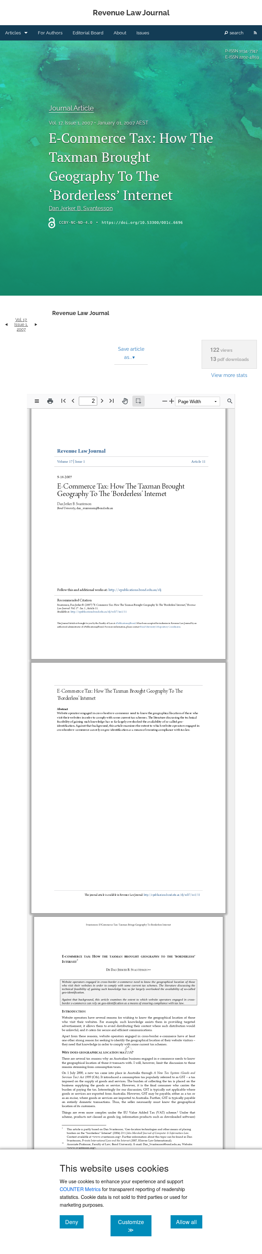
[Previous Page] (73, 400)
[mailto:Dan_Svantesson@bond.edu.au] (160, 1123)
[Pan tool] (125, 401)
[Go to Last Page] (111, 400)
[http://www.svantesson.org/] (107, 1116)
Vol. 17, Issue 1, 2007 (71, 123)
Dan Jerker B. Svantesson (81, 208)
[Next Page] (102, 400)
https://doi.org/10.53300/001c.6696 (142, 222)
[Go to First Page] (63, 400)
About (120, 32)
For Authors (50, 32)
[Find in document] (230, 401)
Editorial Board (88, 32)
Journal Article (71, 108)
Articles (13, 32)
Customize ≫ (134, 1226)
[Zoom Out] (165, 401)
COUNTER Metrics (80, 1188)
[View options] (37, 401)
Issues (142, 32)
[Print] (50, 401)
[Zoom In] (172, 401)
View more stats (229, 375)
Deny (74, 1222)
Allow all (189, 1222)
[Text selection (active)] (138, 401)
